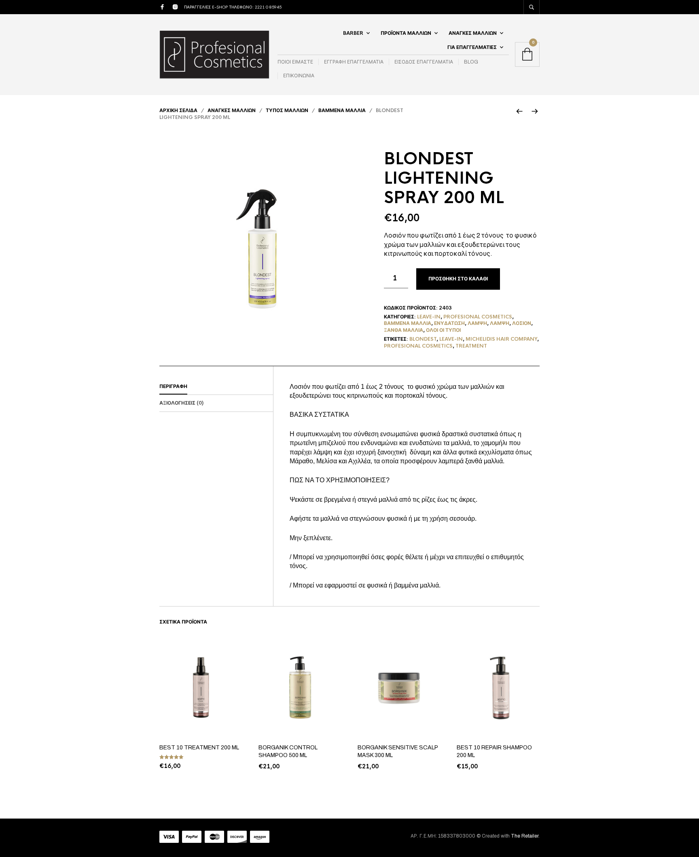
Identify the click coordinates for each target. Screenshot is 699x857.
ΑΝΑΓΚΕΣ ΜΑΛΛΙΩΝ (473, 33)
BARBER (353, 33)
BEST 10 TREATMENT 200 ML (199, 748)
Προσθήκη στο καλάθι (458, 279)
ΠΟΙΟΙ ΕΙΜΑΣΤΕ (295, 62)
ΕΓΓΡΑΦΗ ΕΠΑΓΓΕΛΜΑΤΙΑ (353, 62)
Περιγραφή (173, 386)
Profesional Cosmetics (477, 317)
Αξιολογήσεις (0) (181, 403)
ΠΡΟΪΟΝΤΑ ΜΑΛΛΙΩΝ (406, 33)
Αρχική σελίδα (178, 110)
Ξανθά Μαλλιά (403, 330)
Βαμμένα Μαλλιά (342, 110)
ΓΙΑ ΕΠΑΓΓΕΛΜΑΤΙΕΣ (472, 47)
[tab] (216, 386)
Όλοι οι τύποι (443, 330)
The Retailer (524, 836)
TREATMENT (471, 346)
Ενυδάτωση (449, 323)
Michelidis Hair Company (501, 339)
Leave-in (429, 317)
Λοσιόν (521, 323)
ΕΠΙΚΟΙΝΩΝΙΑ (298, 75)
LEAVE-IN (451, 339)
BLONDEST (422, 339)
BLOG (471, 62)
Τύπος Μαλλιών (287, 110)
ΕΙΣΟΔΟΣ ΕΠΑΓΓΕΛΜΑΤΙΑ (423, 62)
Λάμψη (477, 323)
